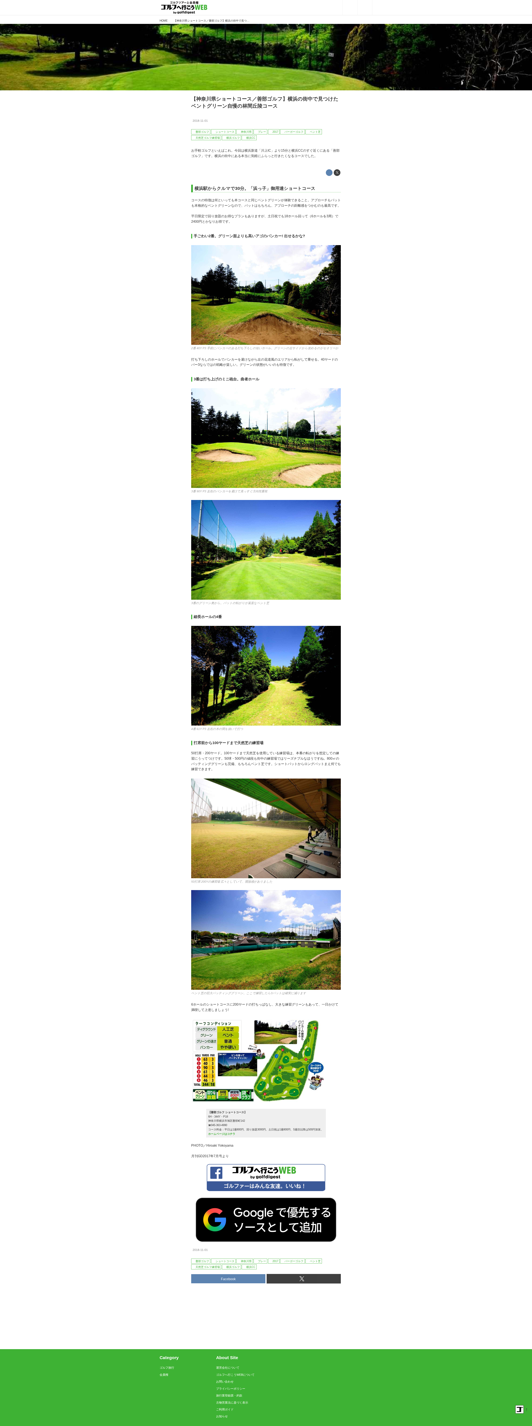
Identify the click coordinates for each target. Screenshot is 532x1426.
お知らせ (222, 1416)
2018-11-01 (200, 120)
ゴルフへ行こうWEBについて (235, 1374)
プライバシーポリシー (230, 1388)
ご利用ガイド (225, 1409)
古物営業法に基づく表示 (232, 1402)
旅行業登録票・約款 (229, 1395)
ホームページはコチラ (221, 1133)
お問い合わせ (225, 1381)
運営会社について (227, 1367)
